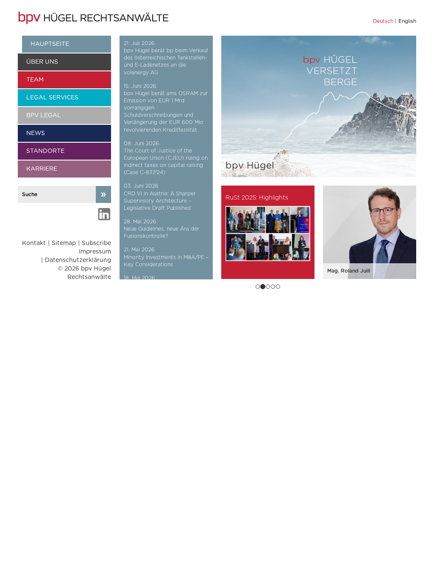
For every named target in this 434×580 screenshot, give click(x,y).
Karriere (41, 169)
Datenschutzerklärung (78, 260)
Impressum (95, 252)
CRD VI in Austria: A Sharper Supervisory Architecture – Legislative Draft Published (160, 201)
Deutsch (383, 21)
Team (35, 80)
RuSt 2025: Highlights (256, 198)
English (407, 21)
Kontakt (34, 243)
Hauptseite (50, 44)
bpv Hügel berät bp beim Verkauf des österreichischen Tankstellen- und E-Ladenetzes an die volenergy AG (166, 61)
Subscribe (96, 243)
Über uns (42, 62)
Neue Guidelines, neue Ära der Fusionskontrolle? (161, 232)
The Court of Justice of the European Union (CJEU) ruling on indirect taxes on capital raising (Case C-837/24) (166, 161)
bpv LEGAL (43, 115)
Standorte (45, 151)
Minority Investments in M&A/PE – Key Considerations (166, 261)
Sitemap (64, 243)
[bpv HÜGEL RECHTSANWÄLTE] (94, 18)
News (35, 133)
